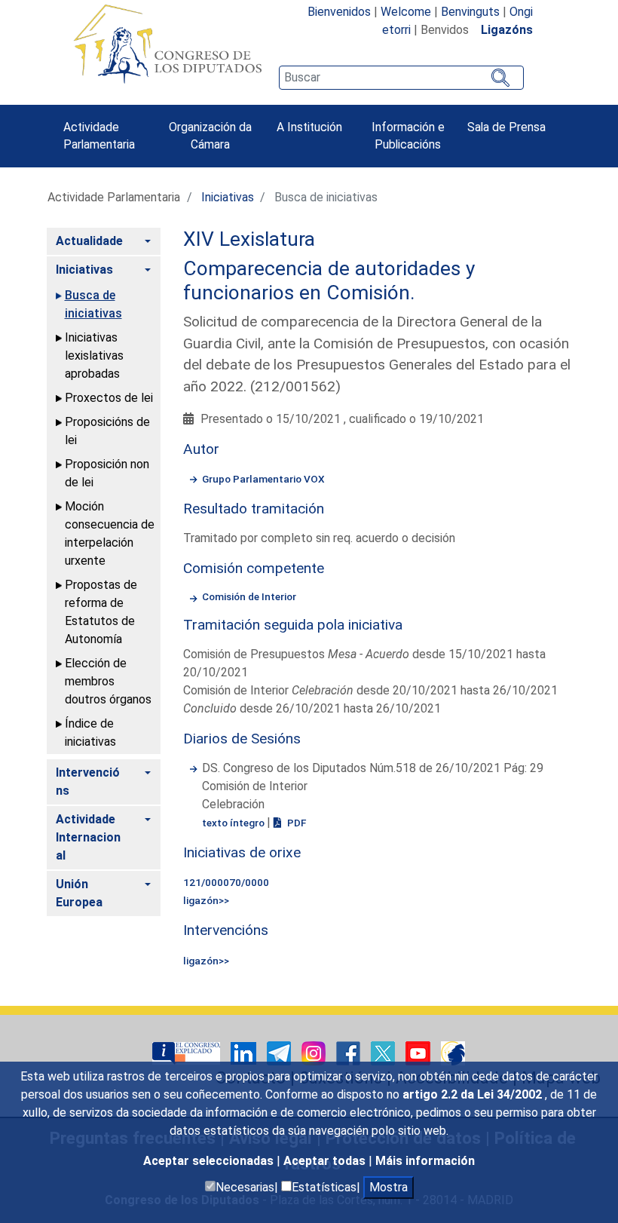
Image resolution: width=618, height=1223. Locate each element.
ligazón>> (206, 900)
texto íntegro (234, 823)
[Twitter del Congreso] (384, 1052)
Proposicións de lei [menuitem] (107, 431)
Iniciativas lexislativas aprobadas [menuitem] (94, 355)
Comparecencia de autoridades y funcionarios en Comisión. (329, 280)
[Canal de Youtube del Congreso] (419, 1052)
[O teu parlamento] (187, 1052)
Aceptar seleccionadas (210, 1161)
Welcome (406, 12)
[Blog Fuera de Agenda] (453, 1052)
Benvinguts (470, 12)
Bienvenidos (339, 12)
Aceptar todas (326, 1161)
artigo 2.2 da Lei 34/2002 (473, 1094)
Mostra (388, 1187)
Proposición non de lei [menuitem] (107, 473)
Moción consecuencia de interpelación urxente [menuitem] (109, 533)
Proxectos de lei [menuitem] (109, 398)
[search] (401, 78)
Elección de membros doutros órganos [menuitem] (108, 681)
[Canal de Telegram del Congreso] (280, 1052)
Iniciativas (227, 197)
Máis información (425, 1161)
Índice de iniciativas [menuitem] (90, 732)
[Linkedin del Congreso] (245, 1052)
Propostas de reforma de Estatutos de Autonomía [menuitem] (101, 612)
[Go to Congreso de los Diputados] (167, 44)
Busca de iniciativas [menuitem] (93, 304)
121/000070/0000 (226, 882)
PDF (295, 823)
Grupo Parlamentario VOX (263, 479)
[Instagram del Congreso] (315, 1052)
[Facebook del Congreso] (349, 1052)
